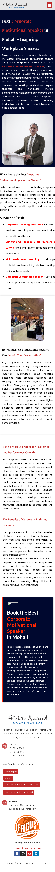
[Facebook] (17, 853)
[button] (49, 5)
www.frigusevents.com (28, 848)
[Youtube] (29, 853)
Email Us (13, 801)
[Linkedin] (36, 853)
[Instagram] (23, 853)
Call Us (12, 744)
